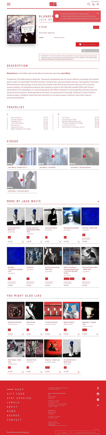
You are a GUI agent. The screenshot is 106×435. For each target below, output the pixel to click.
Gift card (16, 393)
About (12, 406)
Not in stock (92, 50)
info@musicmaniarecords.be (58, 387)
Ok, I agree (63, 432)
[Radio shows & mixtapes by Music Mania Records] (98, 405)
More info (26, 432)
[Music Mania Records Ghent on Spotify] (98, 399)
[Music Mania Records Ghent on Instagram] (98, 394)
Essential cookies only (86, 432)
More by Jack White (24, 201)
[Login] (97, 4)
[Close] (97, 13)
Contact (14, 419)
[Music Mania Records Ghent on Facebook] (98, 388)
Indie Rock (51, 32)
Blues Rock (43, 32)
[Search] (88, 4)
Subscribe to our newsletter (54, 424)
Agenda (13, 415)
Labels (13, 402)
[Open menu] (8, 4)
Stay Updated (19, 397)
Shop (19, 389)
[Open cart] (93, 4)
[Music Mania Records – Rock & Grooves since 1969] (53, 4)
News (11, 410)
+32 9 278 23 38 (53, 389)
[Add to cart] (23, 242)
